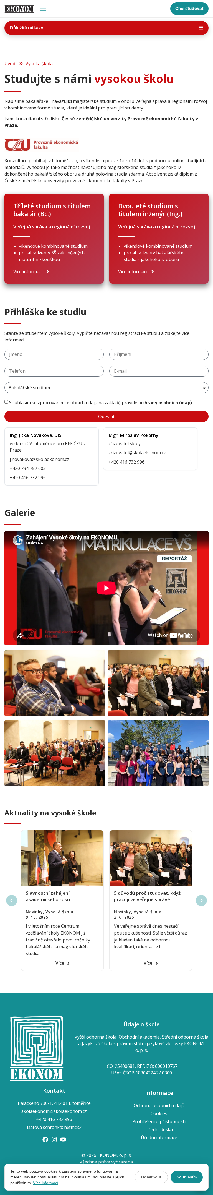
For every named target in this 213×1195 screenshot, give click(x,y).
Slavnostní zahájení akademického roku (48, 896)
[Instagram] (54, 1139)
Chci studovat (189, 8)
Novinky (34, 911)
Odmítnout (151, 1177)
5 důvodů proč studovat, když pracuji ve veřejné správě (147, 896)
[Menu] (43, 9)
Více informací (45, 1183)
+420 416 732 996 (28, 477)
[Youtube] (63, 1139)
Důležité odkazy (106, 27)
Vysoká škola (59, 911)
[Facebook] (45, 1139)
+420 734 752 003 (28, 468)
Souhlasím (187, 1177)
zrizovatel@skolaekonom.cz (137, 453)
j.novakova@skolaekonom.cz (39, 459)
